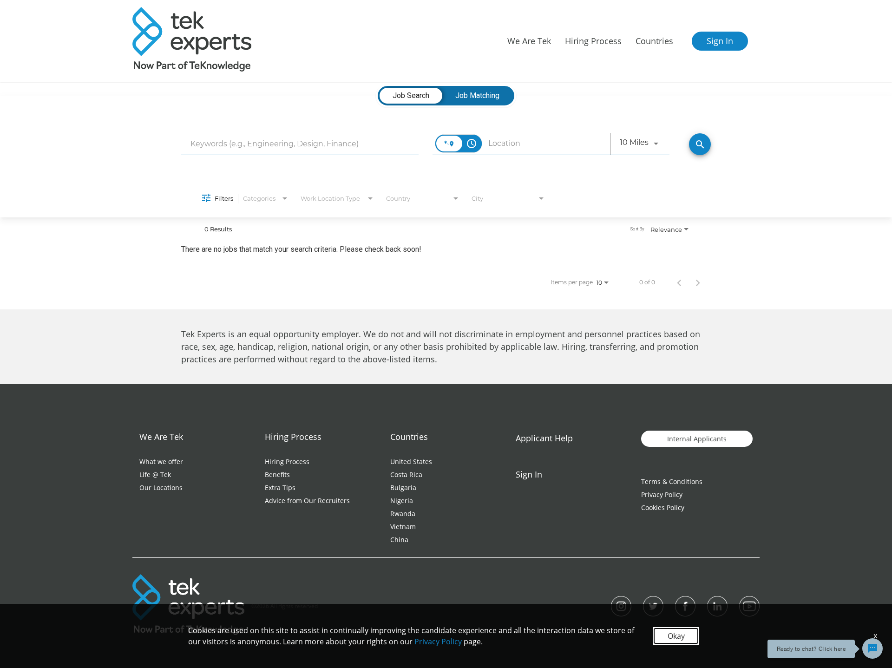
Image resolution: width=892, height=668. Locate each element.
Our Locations (161, 487)
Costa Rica (406, 474)
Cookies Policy (662, 507)
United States (411, 461)
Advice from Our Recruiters (307, 500)
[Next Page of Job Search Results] (698, 282)
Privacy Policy (661, 494)
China (399, 539)
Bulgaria (403, 487)
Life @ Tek (155, 474)
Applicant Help (544, 438)
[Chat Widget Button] (872, 648)
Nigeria (401, 500)
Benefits (277, 474)
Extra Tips (280, 487)
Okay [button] (676, 636)
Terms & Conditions (671, 481)
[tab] (411, 96)
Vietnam (403, 526)
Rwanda (402, 513)
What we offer (161, 461)
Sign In (720, 40)
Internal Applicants (697, 438)
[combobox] (299, 144)
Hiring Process (287, 461)
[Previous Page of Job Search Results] (679, 282)
